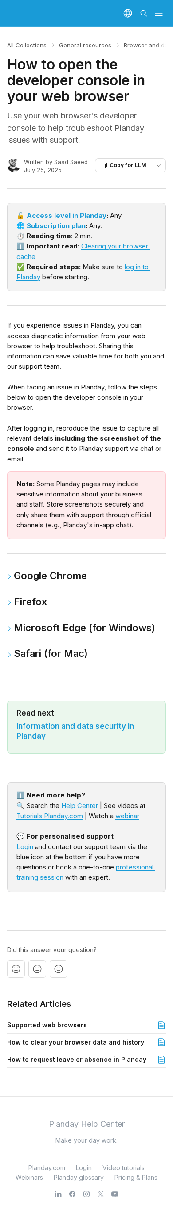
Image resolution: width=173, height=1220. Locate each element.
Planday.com (46, 1167)
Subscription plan (56, 225)
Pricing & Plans (135, 1177)
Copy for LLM (128, 165)
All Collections (27, 45)
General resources (85, 45)
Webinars (29, 1177)
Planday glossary (79, 1177)
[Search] (144, 13)
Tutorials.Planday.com (49, 816)
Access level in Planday (66, 215)
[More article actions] (159, 165)
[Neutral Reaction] (37, 969)
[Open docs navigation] (159, 13)
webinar (127, 816)
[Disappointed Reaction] (16, 969)
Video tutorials (123, 1167)
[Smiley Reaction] (58, 969)
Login (24, 847)
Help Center (79, 805)
